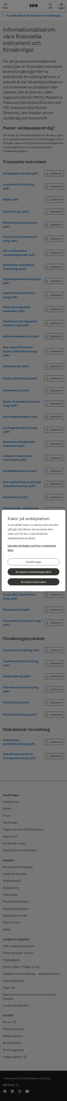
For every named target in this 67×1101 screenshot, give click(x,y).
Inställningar (33, 562)
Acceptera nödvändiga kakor (34, 572)
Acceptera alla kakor (34, 582)
